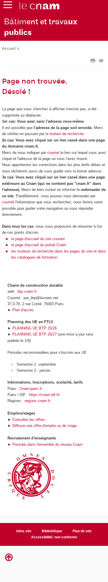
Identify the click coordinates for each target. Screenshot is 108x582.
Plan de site (82, 531)
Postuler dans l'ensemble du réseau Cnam (47, 444)
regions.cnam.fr (37, 401)
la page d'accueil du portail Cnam (38, 245)
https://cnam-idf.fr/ (44, 395)
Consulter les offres (28, 419)
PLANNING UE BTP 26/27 (34, 334)
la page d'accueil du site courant (38, 239)
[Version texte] (101, 61)
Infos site (23, 531)
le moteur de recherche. (64, 134)
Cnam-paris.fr (31, 388)
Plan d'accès (23, 310)
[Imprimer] (92, 61)
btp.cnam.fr (27, 291)
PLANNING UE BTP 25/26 (34, 328)
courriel (53, 152)
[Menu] (8, 6)
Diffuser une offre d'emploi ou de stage (44, 425)
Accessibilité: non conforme (54, 537)
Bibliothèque (52, 531)
